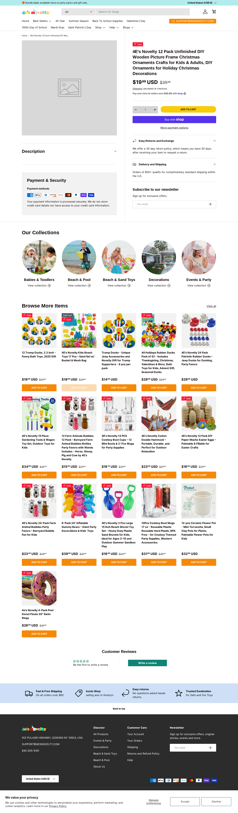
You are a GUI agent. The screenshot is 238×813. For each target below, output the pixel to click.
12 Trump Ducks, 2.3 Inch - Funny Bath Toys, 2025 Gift (39, 354)
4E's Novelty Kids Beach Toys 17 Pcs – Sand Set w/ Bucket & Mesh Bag (78, 356)
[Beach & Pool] (79, 257)
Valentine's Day (136, 21)
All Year (60, 21)
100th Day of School (34, 27)
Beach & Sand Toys (119, 280)
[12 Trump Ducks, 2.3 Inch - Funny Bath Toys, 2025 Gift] (39, 330)
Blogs (126, 27)
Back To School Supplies (107, 21)
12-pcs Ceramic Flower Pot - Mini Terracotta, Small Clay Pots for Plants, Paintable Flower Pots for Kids (198, 530)
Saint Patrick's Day (79, 27)
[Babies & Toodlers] (39, 257)
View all (211, 306)
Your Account (135, 734)
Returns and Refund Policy (143, 753)
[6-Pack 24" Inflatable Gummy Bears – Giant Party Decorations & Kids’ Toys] (79, 501)
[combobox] (125, 11)
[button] (214, 11)
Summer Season (79, 21)
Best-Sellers (40, 21)
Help (112, 27)
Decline (216, 801)
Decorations (159, 280)
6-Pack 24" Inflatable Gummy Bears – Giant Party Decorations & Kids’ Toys (79, 526)
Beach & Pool (79, 280)
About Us (99, 766)
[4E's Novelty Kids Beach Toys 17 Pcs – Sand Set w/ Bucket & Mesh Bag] (79, 330)
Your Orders (134, 740)
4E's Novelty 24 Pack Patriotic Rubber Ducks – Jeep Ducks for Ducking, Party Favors (197, 358)
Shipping (137, 88)
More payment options (174, 127)
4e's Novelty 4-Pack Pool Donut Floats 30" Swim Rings (37, 614)
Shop (98, 27)
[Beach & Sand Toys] (119, 257)
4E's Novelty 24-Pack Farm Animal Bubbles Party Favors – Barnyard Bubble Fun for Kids (39, 528)
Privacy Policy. (58, 806)
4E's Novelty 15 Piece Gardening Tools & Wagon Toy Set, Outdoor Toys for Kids (38, 441)
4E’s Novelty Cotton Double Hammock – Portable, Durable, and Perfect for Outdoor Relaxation (156, 443)
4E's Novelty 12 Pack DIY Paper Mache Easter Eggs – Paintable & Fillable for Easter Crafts (198, 441)
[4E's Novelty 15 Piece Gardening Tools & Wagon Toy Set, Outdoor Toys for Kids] (39, 413)
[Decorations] (159, 257)
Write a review (147, 663)
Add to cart (188, 109)
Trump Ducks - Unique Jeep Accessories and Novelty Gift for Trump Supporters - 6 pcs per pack (116, 360)
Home (25, 21)
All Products (100, 734)
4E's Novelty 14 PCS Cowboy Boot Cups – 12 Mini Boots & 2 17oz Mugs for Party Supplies (118, 441)
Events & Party (198, 280)
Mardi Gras (57, 27)
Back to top (119, 708)
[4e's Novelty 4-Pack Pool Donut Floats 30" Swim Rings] (39, 588)
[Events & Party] (199, 257)
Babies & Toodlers (39, 280)
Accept (185, 801)
